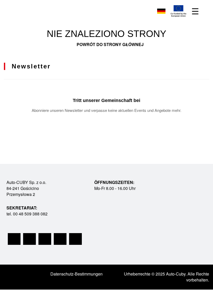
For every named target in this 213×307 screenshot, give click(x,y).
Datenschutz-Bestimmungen (76, 274)
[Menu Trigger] (195, 11)
